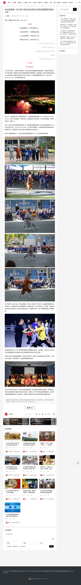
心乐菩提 (25, 2)
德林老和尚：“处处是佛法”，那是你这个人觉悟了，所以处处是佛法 (68, 26)
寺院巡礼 (46, 2)
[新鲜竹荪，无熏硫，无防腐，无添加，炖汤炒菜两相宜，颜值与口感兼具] (47, 460)
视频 (51, 2)
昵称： (8, 543)
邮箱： (25, 543)
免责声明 (70, 2)
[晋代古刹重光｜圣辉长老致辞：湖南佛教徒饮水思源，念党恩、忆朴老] (30, 484)
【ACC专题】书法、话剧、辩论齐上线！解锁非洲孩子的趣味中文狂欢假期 (68, 20)
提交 (51, 546)
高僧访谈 (19, 2)
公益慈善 (35, 2)
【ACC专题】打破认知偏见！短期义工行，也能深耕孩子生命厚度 (68, 43)
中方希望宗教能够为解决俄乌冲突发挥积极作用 (12, 515)
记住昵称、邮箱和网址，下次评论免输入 (16, 546)
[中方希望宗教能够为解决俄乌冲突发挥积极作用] (12, 507)
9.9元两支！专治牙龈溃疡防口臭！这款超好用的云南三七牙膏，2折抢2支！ (67, 32)
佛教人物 (40, 2)
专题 (30, 2)
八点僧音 (14, 2)
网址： (41, 543)
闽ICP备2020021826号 (23, 571)
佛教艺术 (59, 2)
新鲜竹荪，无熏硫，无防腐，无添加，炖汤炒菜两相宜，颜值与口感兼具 (46, 468)
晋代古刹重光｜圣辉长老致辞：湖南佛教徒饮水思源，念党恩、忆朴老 (29, 491)
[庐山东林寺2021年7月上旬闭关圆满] (12, 484)
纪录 (54, 2)
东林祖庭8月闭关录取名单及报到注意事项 (29, 444)
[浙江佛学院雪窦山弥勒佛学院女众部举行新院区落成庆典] (30, 460)
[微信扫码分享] (36, 414)
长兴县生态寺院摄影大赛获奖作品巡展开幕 (46, 491)
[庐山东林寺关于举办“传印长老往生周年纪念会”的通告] (12, 436)
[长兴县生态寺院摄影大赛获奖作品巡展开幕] (47, 484)
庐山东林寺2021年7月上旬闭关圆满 (12, 491)
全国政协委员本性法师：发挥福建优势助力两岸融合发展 (12, 468)
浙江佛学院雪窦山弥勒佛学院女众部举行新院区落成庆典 (29, 468)
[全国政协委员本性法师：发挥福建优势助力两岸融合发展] (12, 460)
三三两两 (7, 16)
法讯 (25, 433)
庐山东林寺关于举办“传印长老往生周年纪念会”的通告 (12, 444)
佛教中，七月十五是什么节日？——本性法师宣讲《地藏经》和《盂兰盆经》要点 (46, 444)
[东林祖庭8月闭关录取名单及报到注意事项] (30, 436)
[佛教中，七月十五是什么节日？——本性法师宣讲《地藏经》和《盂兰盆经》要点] (47, 436)
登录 (79, 2)
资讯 (9, 2)
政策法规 (65, 2)
